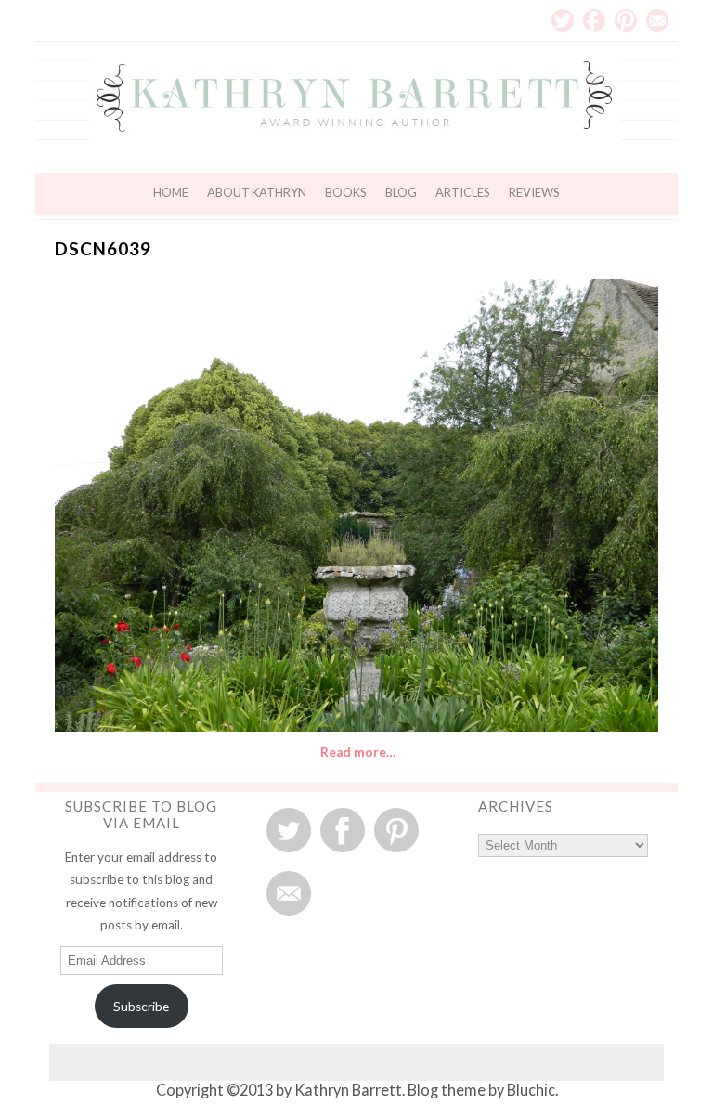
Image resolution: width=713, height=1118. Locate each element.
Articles (462, 192)
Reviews (534, 192)
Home (170, 192)
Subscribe (141, 1006)
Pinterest (626, 20)
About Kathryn (256, 192)
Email (657, 20)
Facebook (594, 20)
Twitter (562, 20)
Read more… (357, 752)
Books (346, 192)
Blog (401, 192)
